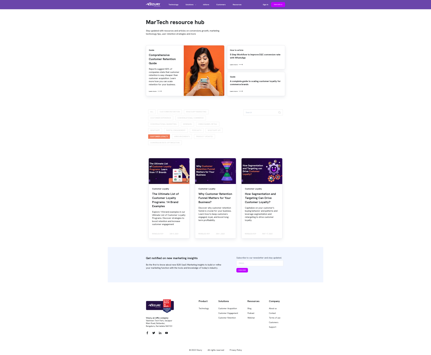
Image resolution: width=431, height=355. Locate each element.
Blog (249, 308)
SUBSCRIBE (242, 270)
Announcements (182, 136)
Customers (273, 322)
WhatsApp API (214, 130)
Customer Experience (160, 118)
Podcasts (196, 130)
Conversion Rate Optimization (165, 143)
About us (273, 308)
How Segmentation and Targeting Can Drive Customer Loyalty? (260, 198)
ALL (151, 112)
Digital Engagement (176, 130)
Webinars (187, 124)
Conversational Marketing (163, 124)
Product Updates (204, 136)
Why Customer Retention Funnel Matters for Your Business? (215, 198)
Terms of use (274, 318)
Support (272, 327)
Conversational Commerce (190, 118)
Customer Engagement (228, 313)
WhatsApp (155, 130)
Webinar (251, 318)
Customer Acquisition (227, 308)
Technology (204, 308)
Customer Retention (170, 112)
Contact (272, 313)
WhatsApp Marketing (196, 112)
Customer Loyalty (159, 136)
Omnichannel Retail (207, 124)
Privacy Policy (236, 350)
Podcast (250, 313)
